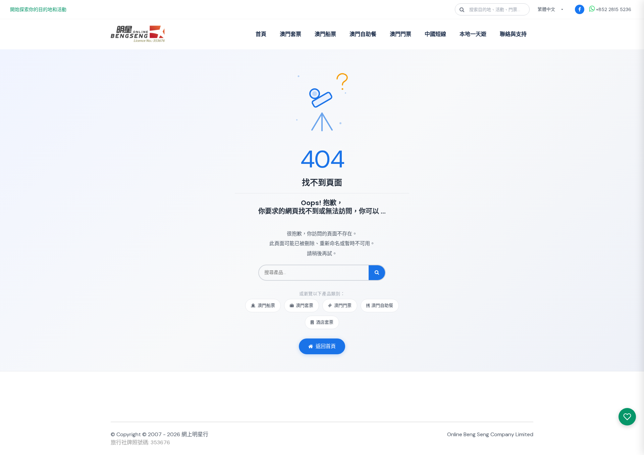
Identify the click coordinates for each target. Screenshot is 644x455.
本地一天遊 (473, 34)
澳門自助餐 (363, 34)
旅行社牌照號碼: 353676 (140, 442)
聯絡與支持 (513, 34)
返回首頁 (326, 346)
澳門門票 (400, 34)
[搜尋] (377, 272)
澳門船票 (325, 34)
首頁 (261, 34)
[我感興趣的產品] (627, 416)
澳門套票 (290, 34)
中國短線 (435, 34)
